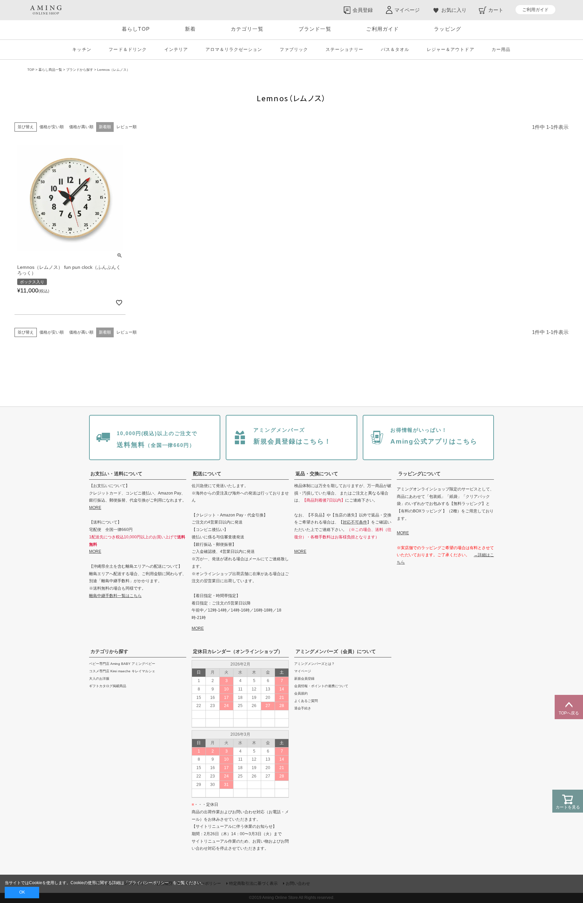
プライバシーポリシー (148, 882)
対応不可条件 (355, 522)
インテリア (176, 49)
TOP (30, 70)
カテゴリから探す (109, 651)
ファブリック (294, 49)
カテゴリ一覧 (247, 29)
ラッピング (447, 29)
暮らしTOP (136, 29)
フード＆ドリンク (127, 49)
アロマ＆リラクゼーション (233, 49)
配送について (207, 473)
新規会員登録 (304, 678)
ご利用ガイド (535, 9)
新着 (190, 29)
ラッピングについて (419, 473)
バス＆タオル (395, 49)
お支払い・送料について (116, 473)
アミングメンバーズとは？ (314, 664)
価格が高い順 (81, 126)
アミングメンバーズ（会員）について (336, 651)
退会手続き (302, 708)
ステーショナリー (344, 49)
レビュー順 (126, 126)
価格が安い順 (51, 126)
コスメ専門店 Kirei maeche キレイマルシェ (122, 671)
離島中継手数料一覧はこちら (115, 595)
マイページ (302, 671)
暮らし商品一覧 (50, 70)
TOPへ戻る (569, 713)
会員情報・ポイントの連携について (321, 686)
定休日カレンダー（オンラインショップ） (238, 651)
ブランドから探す (79, 70)
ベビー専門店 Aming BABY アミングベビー (122, 664)
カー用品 (501, 49)
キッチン (81, 49)
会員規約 (301, 693)
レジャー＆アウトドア (450, 49)
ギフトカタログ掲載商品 (107, 686)
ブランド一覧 (315, 29)
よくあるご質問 (306, 701)
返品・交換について (317, 473)
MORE (95, 507)
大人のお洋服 (99, 678)
